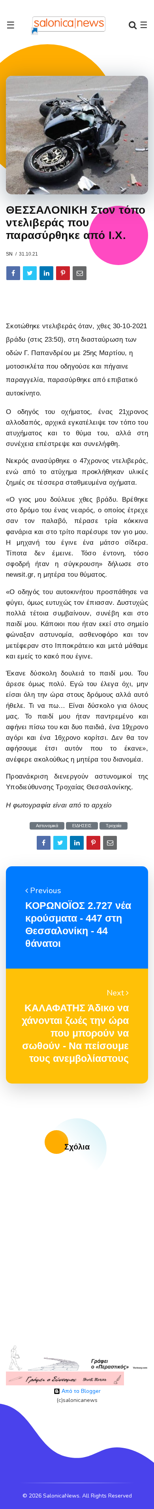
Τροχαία (113, 826)
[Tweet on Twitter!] (30, 273)
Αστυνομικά (47, 826)
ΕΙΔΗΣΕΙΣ (82, 826)
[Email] (79, 273)
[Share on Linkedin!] (46, 273)
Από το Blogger (80, 1391)
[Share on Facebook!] (13, 273)
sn (9, 254)
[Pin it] (63, 273)
